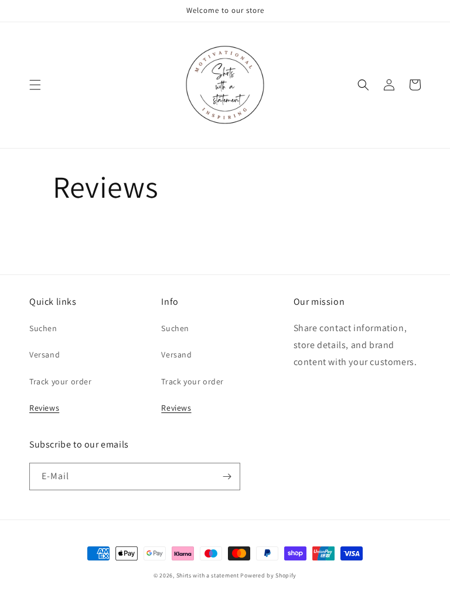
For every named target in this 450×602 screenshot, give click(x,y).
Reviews (44, 408)
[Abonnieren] (227, 476)
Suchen (43, 328)
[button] (35, 85)
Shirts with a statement (207, 575)
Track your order (60, 381)
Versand (44, 354)
